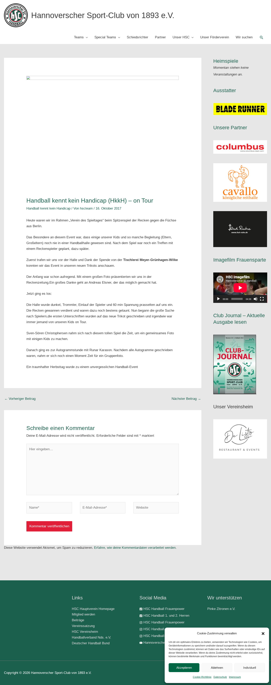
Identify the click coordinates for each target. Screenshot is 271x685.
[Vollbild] (262, 299)
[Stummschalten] (256, 299)
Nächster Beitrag (186, 399)
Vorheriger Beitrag (20, 399)
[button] (263, 634)
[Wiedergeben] (218, 299)
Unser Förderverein (214, 37)
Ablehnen (217, 667)
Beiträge (78, 620)
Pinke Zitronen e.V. (221, 609)
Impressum (235, 677)
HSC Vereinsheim (85, 632)
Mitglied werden (83, 614)
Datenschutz (220, 677)
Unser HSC (181, 37)
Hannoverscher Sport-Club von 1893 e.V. (102, 15)
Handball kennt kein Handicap (48, 208)
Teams (79, 37)
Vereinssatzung (83, 626)
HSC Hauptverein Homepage (93, 609)
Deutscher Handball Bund (91, 643)
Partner (160, 37)
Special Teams (105, 37)
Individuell (249, 667)
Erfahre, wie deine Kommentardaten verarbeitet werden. (135, 548)
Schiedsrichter (137, 37)
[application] (240, 287)
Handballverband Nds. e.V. (91, 637)
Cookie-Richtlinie (202, 677)
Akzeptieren (184, 667)
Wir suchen (244, 37)
